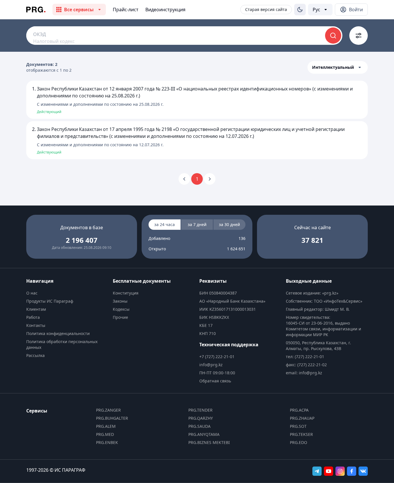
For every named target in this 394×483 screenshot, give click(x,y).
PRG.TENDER (200, 410)
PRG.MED (105, 434)
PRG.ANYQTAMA (203, 434)
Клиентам (36, 309)
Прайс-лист (125, 9)
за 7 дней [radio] (197, 224)
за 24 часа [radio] (164, 224)
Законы (120, 301)
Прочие (120, 317)
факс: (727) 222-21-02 (306, 364)
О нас (31, 293)
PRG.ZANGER (108, 410)
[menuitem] (67, 293)
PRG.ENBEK (107, 442)
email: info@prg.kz (304, 372)
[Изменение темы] (300, 9)
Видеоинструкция (165, 9)
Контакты (35, 325)
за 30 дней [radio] (229, 224)
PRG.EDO (298, 442)
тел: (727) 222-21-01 (305, 356)
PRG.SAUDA (199, 426)
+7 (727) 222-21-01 (216, 356)
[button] (337, 67)
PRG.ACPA (299, 410)
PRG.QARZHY (200, 418)
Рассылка (35, 355)
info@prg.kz (211, 364)
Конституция (125, 293)
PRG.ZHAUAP (302, 418)
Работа (33, 317)
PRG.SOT (298, 426)
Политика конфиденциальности (58, 333)
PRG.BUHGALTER (112, 418)
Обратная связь (215, 381)
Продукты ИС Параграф (49, 301)
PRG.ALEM (106, 426)
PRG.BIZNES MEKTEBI (209, 442)
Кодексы (121, 309)
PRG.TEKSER (301, 434)
